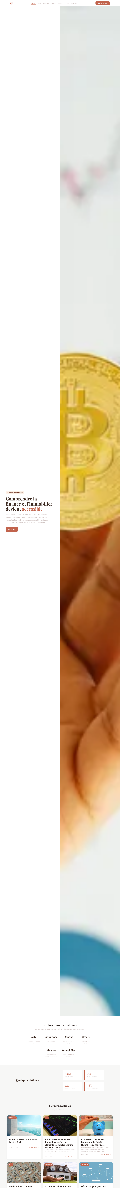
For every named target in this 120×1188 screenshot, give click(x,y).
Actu (39, 3)
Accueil (33, 3)
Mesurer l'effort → (102, 3)
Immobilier (74, 3)
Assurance (46, 3)
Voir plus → (11, 529)
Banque (53, 3)
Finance (66, 3)
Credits (60, 3)
